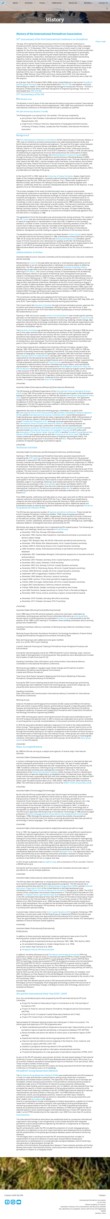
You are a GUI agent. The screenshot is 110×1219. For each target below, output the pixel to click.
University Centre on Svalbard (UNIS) (34, 356)
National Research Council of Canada (67, 155)
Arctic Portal (49, 379)
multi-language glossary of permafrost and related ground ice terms (56, 814)
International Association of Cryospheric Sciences (50, 430)
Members (88, 3)
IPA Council (24, 219)
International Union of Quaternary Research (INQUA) (41, 423)
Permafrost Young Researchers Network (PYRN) (39, 1075)
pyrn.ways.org (37, 1099)
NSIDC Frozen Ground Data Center (77, 783)
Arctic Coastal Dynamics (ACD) (59, 912)
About (15, 3)
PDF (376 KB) (36, 91)
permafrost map (49, 862)
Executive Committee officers (75, 267)
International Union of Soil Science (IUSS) (36, 413)
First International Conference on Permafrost (38, 140)
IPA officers (30, 271)
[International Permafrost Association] (3, 3)
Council (33, 263)
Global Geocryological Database (45, 772)
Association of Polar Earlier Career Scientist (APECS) (40, 432)
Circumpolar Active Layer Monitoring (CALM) (41, 894)
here (68, 488)
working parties (80, 616)
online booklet (49, 484)
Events (42, 3)
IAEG (64, 438)
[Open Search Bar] (107, 8)
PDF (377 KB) (66, 84)
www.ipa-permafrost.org (66, 239)
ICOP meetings (35, 458)
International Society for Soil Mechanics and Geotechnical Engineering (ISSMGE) (51, 428)
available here (66, 851)
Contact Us (103, 3)
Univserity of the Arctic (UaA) (66, 434)
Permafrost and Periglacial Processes (64, 954)
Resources (73, 3)
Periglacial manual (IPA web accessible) (38, 949)
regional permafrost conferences (62, 512)
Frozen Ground (74, 234)
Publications (57, 3)
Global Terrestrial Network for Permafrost (49, 890)
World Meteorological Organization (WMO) (61, 886)
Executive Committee (43, 305)
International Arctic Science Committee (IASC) (47, 415)
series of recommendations (58, 315)
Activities (29, 3)
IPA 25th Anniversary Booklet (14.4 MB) (32, 111)
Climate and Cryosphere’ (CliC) (35, 421)
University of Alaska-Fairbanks (60, 176)
